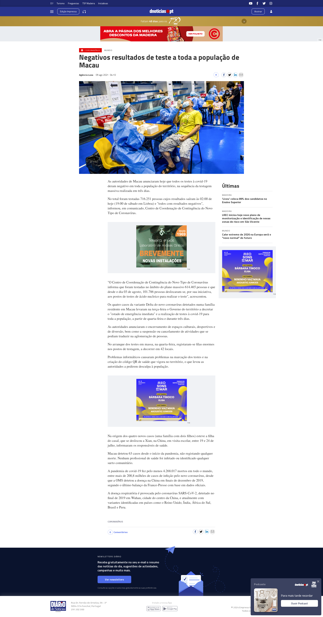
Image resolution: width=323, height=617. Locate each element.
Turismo (61, 3)
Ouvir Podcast (299, 603)
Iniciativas (103, 3)
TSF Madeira (88, 3)
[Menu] (52, 11)
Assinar (258, 11)
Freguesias (73, 3)
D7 (51, 3)
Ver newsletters (114, 579)
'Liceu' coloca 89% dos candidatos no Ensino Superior (244, 200)
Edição (68, 11)
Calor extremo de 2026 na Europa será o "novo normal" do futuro (246, 236)
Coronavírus (115, 521)
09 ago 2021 (106, 75)
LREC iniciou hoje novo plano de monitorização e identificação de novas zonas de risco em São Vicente (246, 218)
